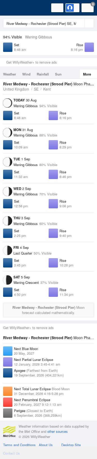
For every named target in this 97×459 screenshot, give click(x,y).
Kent (47, 89)
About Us (46, 444)
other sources (57, 431)
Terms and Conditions (19, 444)
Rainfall (43, 74)
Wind (26, 74)
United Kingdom (16, 89)
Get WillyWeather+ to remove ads (31, 62)
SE (36, 89)
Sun (58, 74)
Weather (9, 74)
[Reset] (80, 23)
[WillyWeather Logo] (11, 7)
